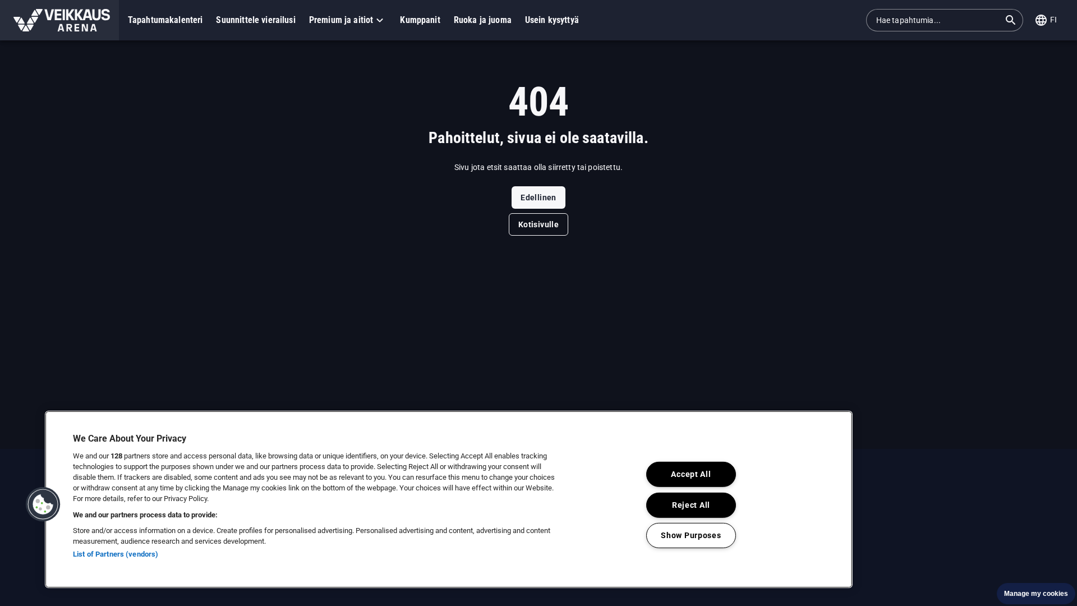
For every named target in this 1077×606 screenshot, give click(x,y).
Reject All (691, 504)
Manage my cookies (1036, 594)
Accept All (691, 474)
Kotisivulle (538, 224)
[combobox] (938, 20)
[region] (449, 499)
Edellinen (538, 197)
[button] (59, 20)
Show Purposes (691, 535)
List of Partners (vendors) (115, 554)
